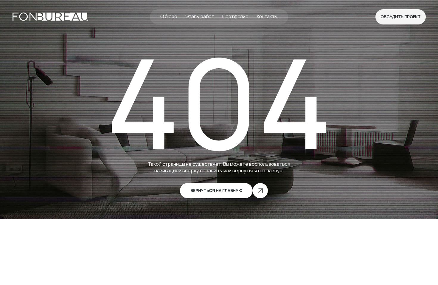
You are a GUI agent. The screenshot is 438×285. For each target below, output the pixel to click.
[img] (50, 16)
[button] (400, 16)
